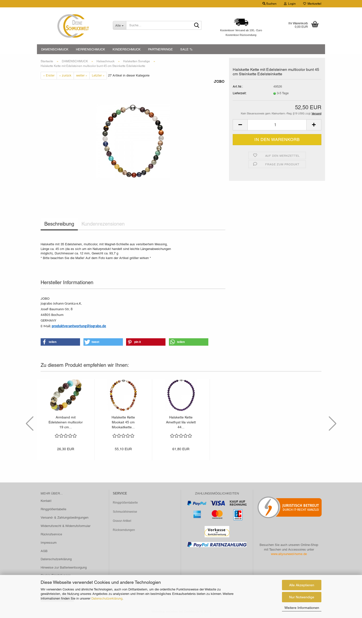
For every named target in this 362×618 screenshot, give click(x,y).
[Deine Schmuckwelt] (73, 25)
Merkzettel (313, 3)
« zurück (65, 75)
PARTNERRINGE (160, 49)
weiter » (81, 75)
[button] (240, 124)
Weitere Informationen (301, 608)
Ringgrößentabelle (53, 509)
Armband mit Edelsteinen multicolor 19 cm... (66, 422)
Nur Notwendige (301, 597)
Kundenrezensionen (103, 224)
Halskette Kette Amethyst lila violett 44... (181, 422)
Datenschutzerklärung (106, 598)
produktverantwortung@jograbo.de (79, 326)
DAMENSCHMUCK (54, 49)
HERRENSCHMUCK (90, 49)
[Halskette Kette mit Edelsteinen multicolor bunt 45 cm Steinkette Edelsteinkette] (133, 140)
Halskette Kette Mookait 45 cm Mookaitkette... (123, 422)
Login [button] (291, 3)
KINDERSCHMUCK (127, 49)
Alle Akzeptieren (301, 585)
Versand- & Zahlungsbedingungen (64, 517)
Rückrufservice (51, 534)
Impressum (49, 542)
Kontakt (46, 501)
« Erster (48, 75)
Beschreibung (59, 224)
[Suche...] (196, 25)
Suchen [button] (271, 3)
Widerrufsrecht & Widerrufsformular (65, 526)
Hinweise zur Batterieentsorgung (64, 567)
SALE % (186, 49)
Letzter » (98, 75)
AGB (44, 551)
